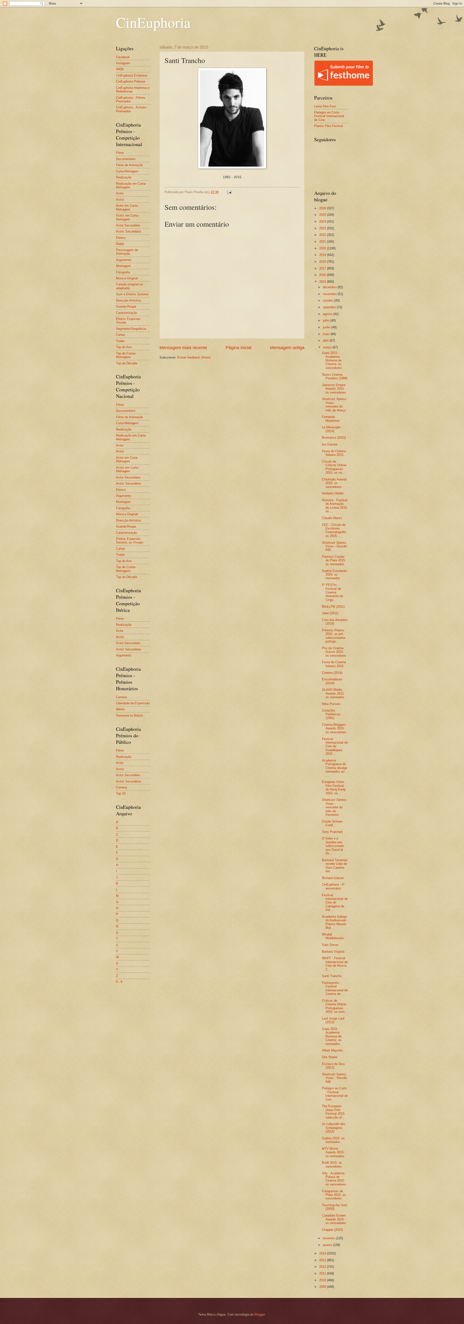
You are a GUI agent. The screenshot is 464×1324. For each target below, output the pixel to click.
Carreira (121, 697)
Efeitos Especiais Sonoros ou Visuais (129, 540)
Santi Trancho (331, 976)
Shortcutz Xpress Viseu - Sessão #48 (334, 1078)
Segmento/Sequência (131, 329)
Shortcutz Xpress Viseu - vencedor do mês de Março (334, 404)
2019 (323, 255)
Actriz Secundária (128, 231)
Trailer (120, 341)
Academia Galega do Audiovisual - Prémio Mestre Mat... (335, 922)
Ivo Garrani (329, 444)
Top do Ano (124, 347)
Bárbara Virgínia (333, 951)
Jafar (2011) (330, 613)
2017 (323, 268)
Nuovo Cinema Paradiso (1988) (335, 376)
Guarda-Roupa (126, 306)
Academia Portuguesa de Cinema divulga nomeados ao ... (334, 768)
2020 (323, 248)
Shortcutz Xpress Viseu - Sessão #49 (334, 546)
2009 (323, 1287)
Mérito (120, 709)
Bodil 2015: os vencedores (332, 1164)
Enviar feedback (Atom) (193, 357)
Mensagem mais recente (183, 347)
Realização (123, 177)
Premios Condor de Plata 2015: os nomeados (334, 560)
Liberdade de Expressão (133, 703)
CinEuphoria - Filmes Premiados (130, 99)
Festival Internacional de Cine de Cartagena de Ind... (335, 902)
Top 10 (120, 793)
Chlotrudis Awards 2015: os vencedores (334, 483)
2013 (323, 1260)
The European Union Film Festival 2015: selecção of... (333, 1111)
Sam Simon (330, 945)
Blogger (259, 1314)
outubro (328, 300)
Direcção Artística (128, 300)
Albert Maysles (332, 1050)
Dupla (120, 244)
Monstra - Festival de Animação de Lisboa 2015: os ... (335, 505)
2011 (323, 1273)
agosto (328, 314)
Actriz (120, 199)
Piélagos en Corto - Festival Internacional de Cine (329, 116)
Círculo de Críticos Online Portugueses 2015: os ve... (334, 467)
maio (327, 334)
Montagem (123, 266)
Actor (119, 193)
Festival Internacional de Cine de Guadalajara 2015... (335, 746)
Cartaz (120, 335)
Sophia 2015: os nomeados (333, 1140)
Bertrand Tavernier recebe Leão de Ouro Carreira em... (335, 865)
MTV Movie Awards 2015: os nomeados (333, 1152)
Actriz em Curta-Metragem (127, 217)
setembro (330, 307)
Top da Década (126, 363)
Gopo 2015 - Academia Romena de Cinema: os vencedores (332, 360)
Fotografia (123, 272)
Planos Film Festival (328, 126)
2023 (323, 228)
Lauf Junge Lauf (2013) (333, 1020)
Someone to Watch (129, 715)
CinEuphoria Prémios (130, 81)
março (328, 347)
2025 (323, 215)
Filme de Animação (129, 165)
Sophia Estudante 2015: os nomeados (334, 574)
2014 (323, 1253)
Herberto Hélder (333, 493)
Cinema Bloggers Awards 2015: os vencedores (334, 728)
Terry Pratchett (332, 832)
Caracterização (126, 313)
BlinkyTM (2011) (333, 606)
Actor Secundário (128, 225)
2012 (323, 1266)
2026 (323, 208)
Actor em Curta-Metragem (127, 207)
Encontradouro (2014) (332, 681)
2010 (323, 1280)
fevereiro (329, 1238)
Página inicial (238, 347)
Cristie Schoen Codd (332, 823)
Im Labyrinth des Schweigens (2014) (333, 1127)
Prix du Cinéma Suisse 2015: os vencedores (334, 651)
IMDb (119, 69)
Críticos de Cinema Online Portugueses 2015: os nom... (335, 1006)
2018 (323, 261)
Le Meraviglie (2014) (331, 429)
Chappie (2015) (332, 1230)
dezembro (330, 287)
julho (326, 320)
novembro (330, 294)
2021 (323, 241)
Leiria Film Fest (325, 106)
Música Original (127, 278)
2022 (323, 235)
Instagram (123, 63)
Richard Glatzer (333, 878)
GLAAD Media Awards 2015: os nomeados (333, 693)
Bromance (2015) (334, 437)
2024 (323, 221)
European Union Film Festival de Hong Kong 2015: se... (333, 787)
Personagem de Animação (127, 251)
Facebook (123, 57)
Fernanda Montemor (331, 418)
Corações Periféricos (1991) (331, 714)
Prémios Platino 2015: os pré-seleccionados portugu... (334, 635)
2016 (323, 275)
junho (327, 327)
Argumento (123, 260)
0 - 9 (119, 982)
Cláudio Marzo (332, 518)
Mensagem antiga (287, 347)
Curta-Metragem (127, 171)
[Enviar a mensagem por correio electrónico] (229, 192)
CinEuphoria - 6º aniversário (333, 886)
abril (326, 340)
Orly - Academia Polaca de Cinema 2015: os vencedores (334, 1178)
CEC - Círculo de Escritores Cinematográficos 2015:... (334, 530)
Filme (120, 153)
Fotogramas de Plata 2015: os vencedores (334, 1194)
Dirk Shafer (330, 1057)
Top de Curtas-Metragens (126, 355)
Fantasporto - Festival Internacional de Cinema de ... (335, 988)
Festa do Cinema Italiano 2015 (334, 453)
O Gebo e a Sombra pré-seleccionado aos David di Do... (333, 846)
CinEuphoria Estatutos (131, 75)
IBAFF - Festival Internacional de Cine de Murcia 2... (335, 963)
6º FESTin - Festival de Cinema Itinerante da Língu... (332, 592)
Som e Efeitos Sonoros (132, 294)
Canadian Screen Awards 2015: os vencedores (334, 1219)
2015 (323, 281)
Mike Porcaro (331, 704)
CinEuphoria (153, 22)
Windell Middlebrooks (333, 936)
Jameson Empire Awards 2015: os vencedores (334, 388)
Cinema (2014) (332, 673)
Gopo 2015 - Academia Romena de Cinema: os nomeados (331, 1036)
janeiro (328, 1245)
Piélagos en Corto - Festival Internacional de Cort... (335, 1093)
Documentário (125, 159)
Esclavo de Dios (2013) (333, 1065)
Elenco (121, 237)
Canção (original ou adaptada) (129, 286)
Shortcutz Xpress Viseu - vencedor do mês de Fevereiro (334, 807)
